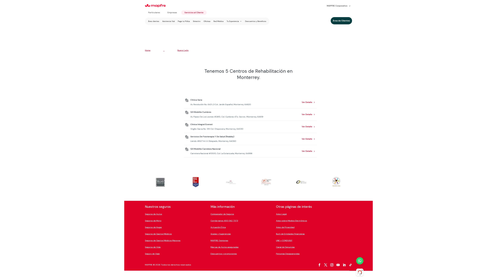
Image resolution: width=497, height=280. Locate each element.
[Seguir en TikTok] (350, 265)
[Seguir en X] (325, 265)
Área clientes (153, 21)
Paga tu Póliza (184, 21)
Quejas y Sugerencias (221, 234)
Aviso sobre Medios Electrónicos (291, 220)
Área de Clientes (341, 20)
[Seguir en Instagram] (331, 265)
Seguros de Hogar (153, 227)
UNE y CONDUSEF (284, 240)
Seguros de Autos (153, 214)
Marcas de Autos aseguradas (225, 247)
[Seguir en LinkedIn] (344, 265)
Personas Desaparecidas (288, 253)
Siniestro (196, 21)
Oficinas (207, 21)
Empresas (172, 12)
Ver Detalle (307, 102)
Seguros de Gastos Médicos (158, 234)
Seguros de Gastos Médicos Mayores (162, 240)
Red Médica (219, 21)
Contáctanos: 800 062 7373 (224, 220)
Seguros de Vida (152, 247)
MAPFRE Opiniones (219, 240)
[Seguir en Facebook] (319, 265)
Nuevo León (183, 50)
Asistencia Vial (168, 21)
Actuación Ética (218, 227)
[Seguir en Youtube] (338, 265)
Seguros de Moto (153, 220)
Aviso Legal (281, 214)
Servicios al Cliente (193, 12)
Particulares (154, 12)
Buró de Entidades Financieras (290, 234)
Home (147, 50)
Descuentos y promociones (224, 253)
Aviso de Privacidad (285, 227)
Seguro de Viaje (152, 253)
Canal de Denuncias (285, 247)
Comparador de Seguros (222, 214)
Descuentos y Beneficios (255, 21)
